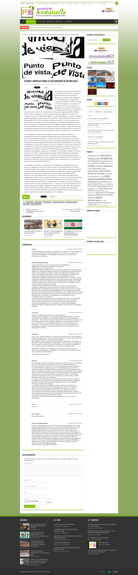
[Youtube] (104, 4)
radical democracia (95, 199)
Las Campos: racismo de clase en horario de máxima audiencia (101, 131)
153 (109, 544)
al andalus (30, 202)
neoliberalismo (91, 193)
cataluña (110, 163)
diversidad (101, 176)
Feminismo (60, 21)
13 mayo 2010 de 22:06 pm (75, 334)
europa (104, 184)
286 (100, 534)
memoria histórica (72, 202)
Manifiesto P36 (103, 542)
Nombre (27, 480)
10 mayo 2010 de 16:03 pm (75, 423)
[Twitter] (103, 4)
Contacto (76, 3)
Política (99, 195)
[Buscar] (116, 3)
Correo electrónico (30, 486)
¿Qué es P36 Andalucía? (42, 3)
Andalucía (38, 202)
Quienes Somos (54, 3)
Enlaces (62, 3)
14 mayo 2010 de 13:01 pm (75, 262)
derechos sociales (96, 173)
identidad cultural (59, 202)
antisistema (106, 161)
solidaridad (92, 205)
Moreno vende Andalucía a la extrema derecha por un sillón (53, 233)
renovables (103, 200)
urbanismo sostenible (102, 205)
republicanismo (94, 203)
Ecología (51, 21)
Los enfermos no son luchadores (98, 118)
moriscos (26, 204)
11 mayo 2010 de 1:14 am (75, 404)
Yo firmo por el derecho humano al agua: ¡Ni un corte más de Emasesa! (102, 551)
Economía (102, 182)
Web (25, 492)
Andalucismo (31, 21)
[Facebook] (101, 4)
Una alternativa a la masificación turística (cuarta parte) (39, 552)
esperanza (97, 184)
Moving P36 (69, 3)
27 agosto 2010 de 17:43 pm (74, 249)
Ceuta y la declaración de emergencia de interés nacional (38, 526)
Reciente (98, 112)
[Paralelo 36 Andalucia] (43, 11)
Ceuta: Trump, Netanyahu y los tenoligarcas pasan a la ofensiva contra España (53, 27)
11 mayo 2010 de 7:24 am (75, 360)
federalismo (110, 184)
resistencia (106, 203)
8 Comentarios (51, 84)
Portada (23, 21)
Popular (90, 112)
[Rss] (99, 4)
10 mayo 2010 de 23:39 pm (75, 413)
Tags (89, 115)
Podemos (91, 195)
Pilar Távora (36, 414)
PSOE (105, 195)
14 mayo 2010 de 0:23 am (75, 312)
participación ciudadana (105, 193)
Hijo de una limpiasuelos (95, 137)
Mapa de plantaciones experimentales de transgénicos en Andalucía (35, 210)
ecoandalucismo (103, 179)
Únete (90, 3)
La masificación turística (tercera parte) (33, 232)
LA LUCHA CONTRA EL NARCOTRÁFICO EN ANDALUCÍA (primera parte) (39, 534)
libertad (103, 188)
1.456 (100, 528)
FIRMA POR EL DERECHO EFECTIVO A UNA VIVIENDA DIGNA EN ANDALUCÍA (101, 532)
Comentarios (107, 112)
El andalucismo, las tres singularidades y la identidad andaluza (72, 233)
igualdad (91, 189)
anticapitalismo (94, 161)
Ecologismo (93, 181)
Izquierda (69, 21)
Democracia (42, 21)
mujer (107, 191)
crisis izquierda (94, 168)
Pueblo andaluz (36, 204)
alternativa (106, 155)
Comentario (28, 463)
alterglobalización (94, 156)
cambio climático (99, 163)
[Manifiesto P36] (92, 545)
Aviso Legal (84, 3)
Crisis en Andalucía (104, 166)
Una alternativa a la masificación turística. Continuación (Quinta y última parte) (37, 543)
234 (100, 539)
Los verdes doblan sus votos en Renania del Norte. (71, 210)
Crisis (91, 165)
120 (98, 554)
